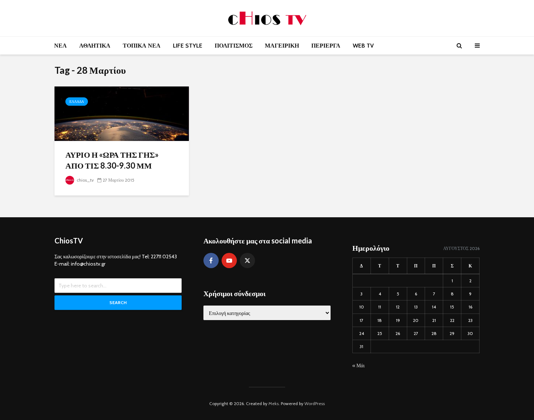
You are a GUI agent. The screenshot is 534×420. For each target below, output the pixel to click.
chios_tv (85, 180)
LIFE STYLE (187, 45)
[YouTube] (229, 260)
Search (118, 302)
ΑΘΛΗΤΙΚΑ (94, 45)
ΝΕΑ (60, 45)
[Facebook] (211, 260)
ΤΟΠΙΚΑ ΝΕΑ (142, 45)
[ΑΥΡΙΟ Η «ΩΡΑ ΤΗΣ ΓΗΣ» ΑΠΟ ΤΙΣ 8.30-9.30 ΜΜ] (121, 113)
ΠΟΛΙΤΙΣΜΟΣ (233, 45)
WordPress (314, 403)
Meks (273, 403)
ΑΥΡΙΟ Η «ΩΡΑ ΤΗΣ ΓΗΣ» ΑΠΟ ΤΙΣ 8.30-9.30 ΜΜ (112, 160)
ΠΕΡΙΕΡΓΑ (325, 45)
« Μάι (358, 365)
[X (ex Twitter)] (247, 260)
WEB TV (363, 45)
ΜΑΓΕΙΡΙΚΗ (282, 45)
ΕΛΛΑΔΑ (76, 101)
